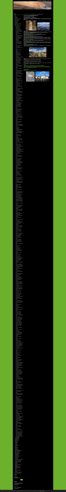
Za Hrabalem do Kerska (19, 384)
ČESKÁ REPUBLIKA (33, 14)
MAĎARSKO (17, 445)
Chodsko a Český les (19, 206)
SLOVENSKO (17, 454)
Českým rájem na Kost (19, 155)
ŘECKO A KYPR (17, 452)
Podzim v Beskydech (19, 417)
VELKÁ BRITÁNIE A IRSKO (19, 459)
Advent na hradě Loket (19, 282)
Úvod (24, 14)
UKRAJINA (16, 458)
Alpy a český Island (18, 41)
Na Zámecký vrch (18, 134)
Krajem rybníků (18, 331)
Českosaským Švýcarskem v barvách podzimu (19, 112)
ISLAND (16, 443)
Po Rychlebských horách (19, 191)
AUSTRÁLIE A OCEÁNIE (18, 472)
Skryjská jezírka (18, 398)
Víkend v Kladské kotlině (19, 419)
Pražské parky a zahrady (19, 100)
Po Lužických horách (19, 75)
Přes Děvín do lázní (18, 222)
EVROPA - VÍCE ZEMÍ (18, 460)
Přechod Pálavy (18, 61)
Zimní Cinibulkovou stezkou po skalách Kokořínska (18, 260)
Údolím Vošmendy (18, 425)
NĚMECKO (16, 447)
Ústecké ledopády (18, 418)
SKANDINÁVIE (17, 453)
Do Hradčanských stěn (19, 35)
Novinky (16, 16)
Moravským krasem (18, 150)
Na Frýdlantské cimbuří (19, 278)
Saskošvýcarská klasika (19, 162)
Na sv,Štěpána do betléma (19, 362)
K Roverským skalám (19, 332)
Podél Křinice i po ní (18, 249)
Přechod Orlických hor (19, 65)
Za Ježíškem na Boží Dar (19, 385)
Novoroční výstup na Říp (19, 177)
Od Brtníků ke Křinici (19, 36)
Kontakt (16, 475)
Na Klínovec (17, 101)
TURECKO (16, 457)
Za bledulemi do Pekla (19, 94)
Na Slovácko (17, 354)
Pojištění (16, 474)
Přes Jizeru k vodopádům (19, 301)
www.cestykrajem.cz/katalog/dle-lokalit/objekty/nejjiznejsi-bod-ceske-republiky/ (34, 65)
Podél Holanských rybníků (19, 151)
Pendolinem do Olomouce (19, 70)
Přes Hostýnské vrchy (19, 372)
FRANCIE (16, 442)
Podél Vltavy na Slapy (19, 273)
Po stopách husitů (18, 300)
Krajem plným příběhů (19, 281)
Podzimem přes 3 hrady (19, 209)
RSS (48, 0)
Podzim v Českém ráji (19, 359)
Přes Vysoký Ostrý (18, 341)
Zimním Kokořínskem (19, 30)
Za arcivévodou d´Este (19, 333)
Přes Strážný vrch (18, 163)
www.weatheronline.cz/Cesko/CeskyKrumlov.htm (30, 70)
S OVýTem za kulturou (18, 18)
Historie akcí (27, 14)
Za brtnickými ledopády (19, 91)
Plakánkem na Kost (18, 240)
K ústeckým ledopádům (19, 181)
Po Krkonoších (18, 152)
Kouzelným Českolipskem (19, 149)
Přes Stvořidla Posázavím (19, 416)
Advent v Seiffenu (18, 254)
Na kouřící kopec (18, 130)
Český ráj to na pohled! (19, 129)
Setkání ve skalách (18, 178)
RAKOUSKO (17, 449)
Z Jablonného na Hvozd (19, 400)
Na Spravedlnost (18, 340)
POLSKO (16, 448)
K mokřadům (17, 428)
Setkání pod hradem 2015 (19, 124)
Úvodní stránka (40, 0)
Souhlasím (65, 491)
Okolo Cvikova (18, 90)
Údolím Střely (18, 414)
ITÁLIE (16, 444)
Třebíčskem (17, 306)
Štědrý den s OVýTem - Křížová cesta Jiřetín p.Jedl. (19, 325)
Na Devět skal (18, 267)
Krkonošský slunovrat (19, 102)
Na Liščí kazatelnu (18, 370)
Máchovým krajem (18, 186)
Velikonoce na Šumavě (19, 97)
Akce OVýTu (16, 17)
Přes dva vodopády (18, 239)
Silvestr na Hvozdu (18, 401)
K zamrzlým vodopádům (19, 131)
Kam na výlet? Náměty (18, 473)
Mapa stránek (44, 0)
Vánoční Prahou (18, 212)
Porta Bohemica (18, 270)
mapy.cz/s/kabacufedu (30, 35)
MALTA (16, 446)
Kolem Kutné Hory (18, 369)
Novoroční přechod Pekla (19, 431)
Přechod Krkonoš (18, 164)
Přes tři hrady (18, 220)
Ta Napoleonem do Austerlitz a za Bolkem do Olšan (19, 423)
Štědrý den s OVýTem (19, 121)
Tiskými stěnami (18, 62)
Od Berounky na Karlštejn (19, 266)
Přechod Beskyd (18, 105)
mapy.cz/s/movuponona (30, 39)
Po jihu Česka (18, 415)
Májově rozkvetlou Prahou (19, 342)
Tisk (50, 0)
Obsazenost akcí (17, 19)
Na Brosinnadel (18, 236)
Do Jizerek (17, 40)
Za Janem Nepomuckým (19, 221)
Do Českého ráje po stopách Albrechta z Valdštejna (18, 38)
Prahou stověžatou (18, 311)
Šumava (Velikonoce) (19, 42)
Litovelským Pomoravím (19, 371)
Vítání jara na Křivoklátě (19, 393)
